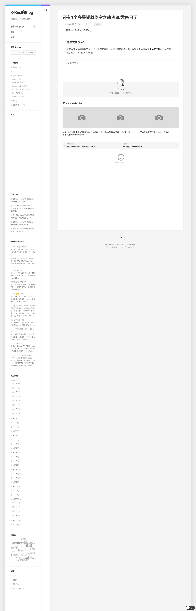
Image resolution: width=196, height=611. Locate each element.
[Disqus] (121, 195)
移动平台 (17, 96)
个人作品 (17, 93)
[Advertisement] (23, 152)
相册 (13, 32)
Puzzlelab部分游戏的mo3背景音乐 (115, 132)
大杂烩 (15, 67)
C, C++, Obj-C (18, 86)
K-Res (90, 24)
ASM (15, 79)
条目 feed (16, 580)
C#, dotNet (17, 83)
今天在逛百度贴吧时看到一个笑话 (154, 132)
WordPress (119, 247)
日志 (14, 71)
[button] (190, 608)
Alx (134, 247)
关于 (13, 37)
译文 (14, 101)
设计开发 (16, 76)
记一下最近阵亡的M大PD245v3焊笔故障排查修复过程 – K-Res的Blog (23, 251)
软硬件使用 (17, 105)
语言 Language (17, 26)
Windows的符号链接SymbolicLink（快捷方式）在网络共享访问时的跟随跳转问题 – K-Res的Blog (23, 348)
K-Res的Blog (22, 12)
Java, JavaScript (19, 89)
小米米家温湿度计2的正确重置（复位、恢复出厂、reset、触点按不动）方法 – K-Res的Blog (23, 299)
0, (81, 24)
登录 (14, 576)
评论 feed (16, 584)
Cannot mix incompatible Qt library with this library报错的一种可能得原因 (23, 208)
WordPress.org (18, 588)
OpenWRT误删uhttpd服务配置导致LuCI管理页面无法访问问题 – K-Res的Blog (23, 275)
